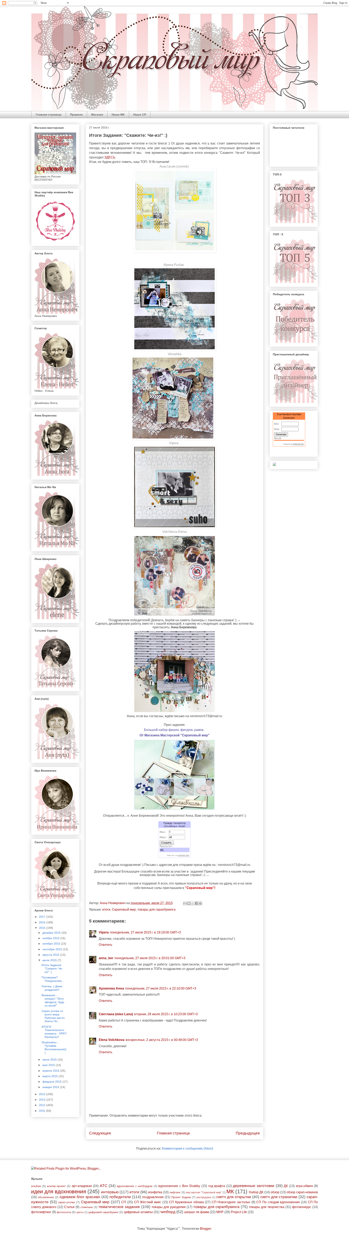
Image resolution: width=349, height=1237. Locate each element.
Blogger (205, 1228)
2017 (42, 916)
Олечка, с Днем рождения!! (52, 988)
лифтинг (175, 1192)
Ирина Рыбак (174, 265)
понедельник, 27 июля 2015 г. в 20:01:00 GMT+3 (150, 958)
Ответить (105, 944)
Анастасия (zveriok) (174, 166)
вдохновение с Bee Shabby (179, 1186)
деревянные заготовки (253, 1186)
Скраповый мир (124, 909)
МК (230, 1191)
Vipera (174, 443)
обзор (275, 1192)
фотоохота (64, 1212)
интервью (110, 1192)
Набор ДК (256, 1192)
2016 (42, 922)
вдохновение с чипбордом (134, 1186)
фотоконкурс (301, 1207)
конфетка (155, 1192)
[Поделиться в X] (193, 903)
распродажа (204, 1197)
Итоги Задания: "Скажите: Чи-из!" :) (52, 968)
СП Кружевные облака (186, 1202)
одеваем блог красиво (80, 1197)
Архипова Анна (111, 988)
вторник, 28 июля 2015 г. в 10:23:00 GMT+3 (166, 1014)
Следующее (100, 1133)
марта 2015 (50, 1076)
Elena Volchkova (111, 1040)
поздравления (153, 1197)
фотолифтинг (41, 1212)
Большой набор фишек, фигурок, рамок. (174, 730)
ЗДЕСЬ (109, 157)
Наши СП (139, 114)
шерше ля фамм (196, 1212)
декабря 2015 (51, 932)
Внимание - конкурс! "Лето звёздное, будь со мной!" (53, 1000)
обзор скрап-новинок (302, 1192)
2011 (42, 1110)
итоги (106, 909)
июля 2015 (50, 960)
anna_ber (106, 958)
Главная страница (48, 114)
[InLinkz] (274, 464)
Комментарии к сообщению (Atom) (187, 1148)
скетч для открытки (233, 1197)
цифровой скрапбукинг (103, 1212)
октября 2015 (51, 943)
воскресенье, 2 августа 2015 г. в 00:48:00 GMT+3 (162, 1040)
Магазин (97, 114)
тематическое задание (119, 1207)
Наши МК (118, 114)
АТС (103, 1186)
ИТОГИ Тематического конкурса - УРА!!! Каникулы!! (54, 1031)
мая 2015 (49, 1065)
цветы (80, 1212)
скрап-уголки (66, 1202)
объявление (46, 1197)
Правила (76, 114)
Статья (69, 1207)
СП (123, 1202)
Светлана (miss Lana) (116, 1014)
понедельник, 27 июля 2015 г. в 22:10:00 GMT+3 (160, 988)
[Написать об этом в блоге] (189, 903)
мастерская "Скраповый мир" (204, 1192)
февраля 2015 (52, 1081)
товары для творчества (266, 1207)
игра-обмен (304, 1186)
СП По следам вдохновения (278, 1202)
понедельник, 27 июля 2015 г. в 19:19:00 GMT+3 (145, 932)
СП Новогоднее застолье (231, 1202)
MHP (220, 1212)
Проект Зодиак (181, 1197)
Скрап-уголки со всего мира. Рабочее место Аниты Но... (53, 1016)
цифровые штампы (138, 1212)
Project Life (239, 1212)
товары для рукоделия (168, 1207)
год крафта (216, 1186)
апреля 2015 (51, 1070)
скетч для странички (278, 1197)
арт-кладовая (82, 1186)
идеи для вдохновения (58, 1191)
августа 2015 (51, 954)
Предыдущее (248, 1133)
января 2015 (51, 1087)
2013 (42, 1099)
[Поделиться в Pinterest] (200, 903)
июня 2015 (50, 1059)
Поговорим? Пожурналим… (53, 979)
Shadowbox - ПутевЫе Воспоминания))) (54, 1047)
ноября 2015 (51, 938)
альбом (36, 1186)
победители (120, 1197)
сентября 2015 (52, 949)
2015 (42, 927)
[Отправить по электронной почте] (185, 903)
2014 (42, 1094)
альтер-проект (56, 1186)
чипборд (167, 1212)
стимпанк (86, 1207)
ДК (286, 1186)
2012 (42, 1105)
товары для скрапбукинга (156, 909)
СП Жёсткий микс (147, 1202)
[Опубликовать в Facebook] (196, 903)
